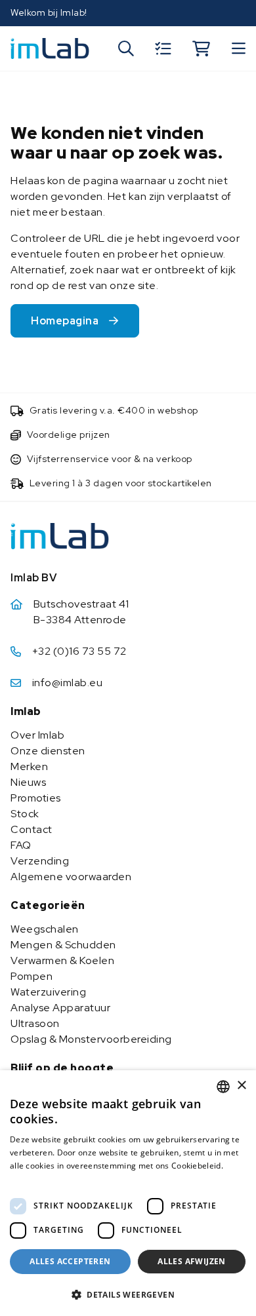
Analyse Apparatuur (60, 1008)
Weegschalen (45, 929)
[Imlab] (50, 47)
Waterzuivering (48, 992)
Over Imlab (37, 735)
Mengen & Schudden (63, 945)
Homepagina (64, 321)
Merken (29, 766)
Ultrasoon (35, 1023)
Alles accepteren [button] (70, 1261)
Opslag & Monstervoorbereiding (91, 1039)
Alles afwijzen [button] (192, 1261)
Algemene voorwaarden (71, 876)
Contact (32, 829)
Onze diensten (48, 751)
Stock (25, 814)
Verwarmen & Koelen (62, 960)
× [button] (241, 1086)
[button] (128, 1294)
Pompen (32, 976)
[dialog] (128, 1193)
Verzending (40, 861)
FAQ (21, 845)
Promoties (36, 798)
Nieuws (28, 782)
